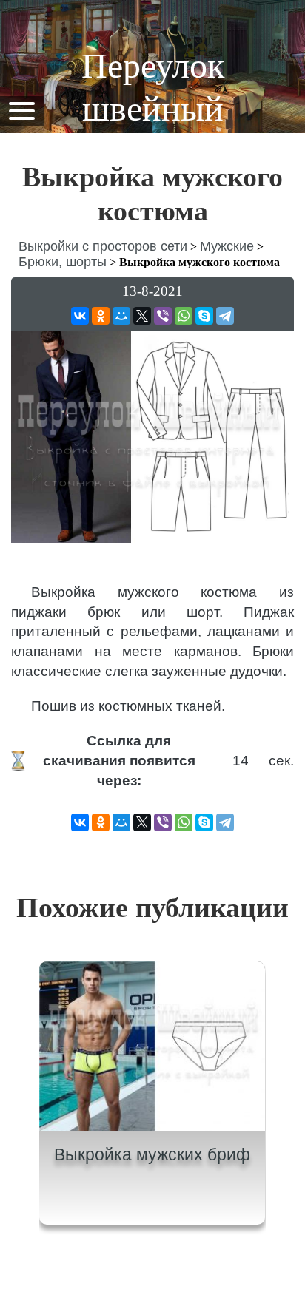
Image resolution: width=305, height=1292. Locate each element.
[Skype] (204, 316)
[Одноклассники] (101, 316)
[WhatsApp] (183, 316)
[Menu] (21, 110)
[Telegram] (225, 316)
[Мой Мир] (121, 316)
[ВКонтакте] (80, 316)
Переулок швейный (152, 87)
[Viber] (163, 316)
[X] (142, 316)
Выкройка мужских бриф (152, 1154)
